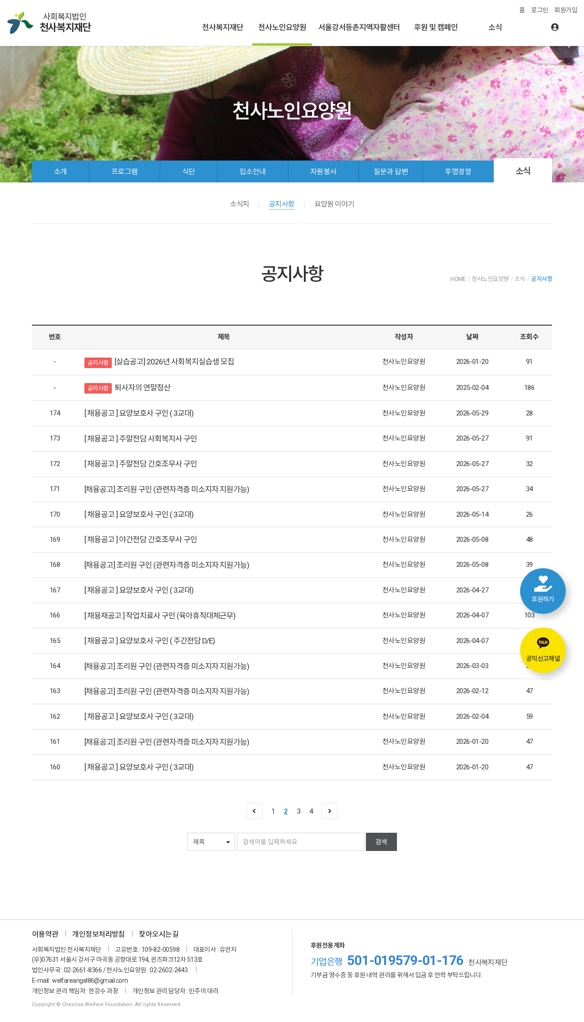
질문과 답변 (391, 171)
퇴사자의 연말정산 (143, 387)
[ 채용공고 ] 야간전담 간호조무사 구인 (140, 539)
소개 (60, 171)
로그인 (539, 10)
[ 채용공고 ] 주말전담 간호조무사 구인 (140, 463)
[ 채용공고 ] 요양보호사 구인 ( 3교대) (138, 413)
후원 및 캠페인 (436, 27)
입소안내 (253, 171)
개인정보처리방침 (98, 934)
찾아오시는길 (158, 934)
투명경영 (458, 171)
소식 (495, 27)
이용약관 (45, 934)
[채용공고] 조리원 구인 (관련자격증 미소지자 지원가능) (166, 489)
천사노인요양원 (282, 27)
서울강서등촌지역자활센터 (359, 27)
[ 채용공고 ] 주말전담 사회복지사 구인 (140, 438)
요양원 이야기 (334, 204)
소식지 (239, 204)
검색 (381, 842)
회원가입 (565, 10)
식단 (188, 171)
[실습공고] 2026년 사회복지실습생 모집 (174, 361)
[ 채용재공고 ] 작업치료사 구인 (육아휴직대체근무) (159, 615)
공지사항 (281, 204)
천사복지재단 (222, 27)
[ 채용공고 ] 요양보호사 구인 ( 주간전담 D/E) (149, 640)
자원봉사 (323, 171)
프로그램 (124, 171)
